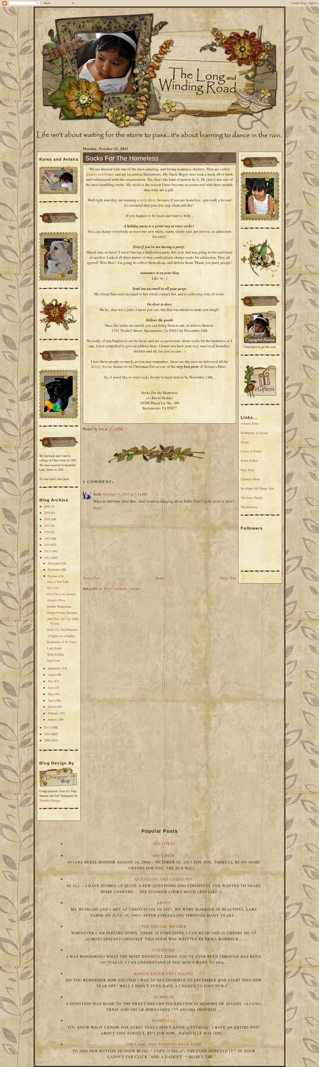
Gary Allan (247, 470)
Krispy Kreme (101, 366)
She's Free (164, 855)
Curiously (164, 949)
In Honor (164, 996)
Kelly (97, 494)
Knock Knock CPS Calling (163, 973)
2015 (47, 538)
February (54, 713)
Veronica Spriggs (50, 800)
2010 (47, 734)
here (66, 479)
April (51, 700)
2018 (47, 519)
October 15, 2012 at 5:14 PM (125, 494)
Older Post (228, 578)
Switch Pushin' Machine (62, 613)
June (51, 687)
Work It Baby (55, 654)
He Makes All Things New (257, 488)
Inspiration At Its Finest (62, 642)
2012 (47, 558)
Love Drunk (54, 648)
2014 (47, 545)
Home (159, 578)
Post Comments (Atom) (122, 588)
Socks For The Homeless (62, 629)
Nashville (163, 1020)
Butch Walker (249, 460)
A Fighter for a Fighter (61, 636)
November (54, 569)
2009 (47, 740)
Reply (97, 507)
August (53, 675)
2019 (47, 513)
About (164, 902)
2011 (47, 727)
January (53, 719)
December (54, 563)
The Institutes (249, 507)
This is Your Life (57, 582)
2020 (47, 506)
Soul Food (53, 660)
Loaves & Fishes (251, 451)
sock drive (148, 199)
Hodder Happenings (59, 606)
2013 (47, 551)
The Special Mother (163, 926)
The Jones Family (252, 498)
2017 (47, 526)
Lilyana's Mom (250, 479)
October (53, 576)
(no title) (164, 843)
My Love (52, 588)
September (55, 668)
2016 (47, 532)
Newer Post (91, 578)
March (52, 707)
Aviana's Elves (56, 600)
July (51, 681)
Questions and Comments (164, 879)
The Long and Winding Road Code (164, 1044)
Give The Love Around (61, 594)
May (51, 694)
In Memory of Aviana (254, 433)
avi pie (245, 442)
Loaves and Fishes (100, 174)
